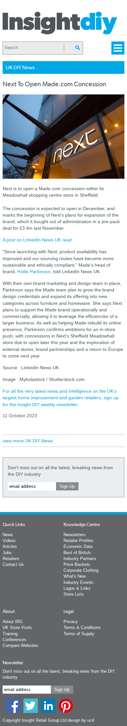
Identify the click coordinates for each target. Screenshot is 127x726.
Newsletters (75, 534)
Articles (10, 546)
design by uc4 (81, 720)
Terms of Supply (79, 633)
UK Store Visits (17, 627)
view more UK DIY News (28, 440)
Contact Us (13, 564)
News (8, 534)
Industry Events (78, 582)
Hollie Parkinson (33, 271)
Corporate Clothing (81, 570)
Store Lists (74, 594)
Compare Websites (20, 645)
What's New (75, 576)
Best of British (77, 552)
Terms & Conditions (82, 627)
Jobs (7, 552)
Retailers (11, 558)
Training (10, 633)
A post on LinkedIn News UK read (37, 239)
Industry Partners (80, 558)
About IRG (12, 621)
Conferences (14, 639)
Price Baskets (77, 564)
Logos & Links (77, 588)
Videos (9, 540)
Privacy (71, 621)
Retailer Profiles (78, 540)
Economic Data (78, 546)
